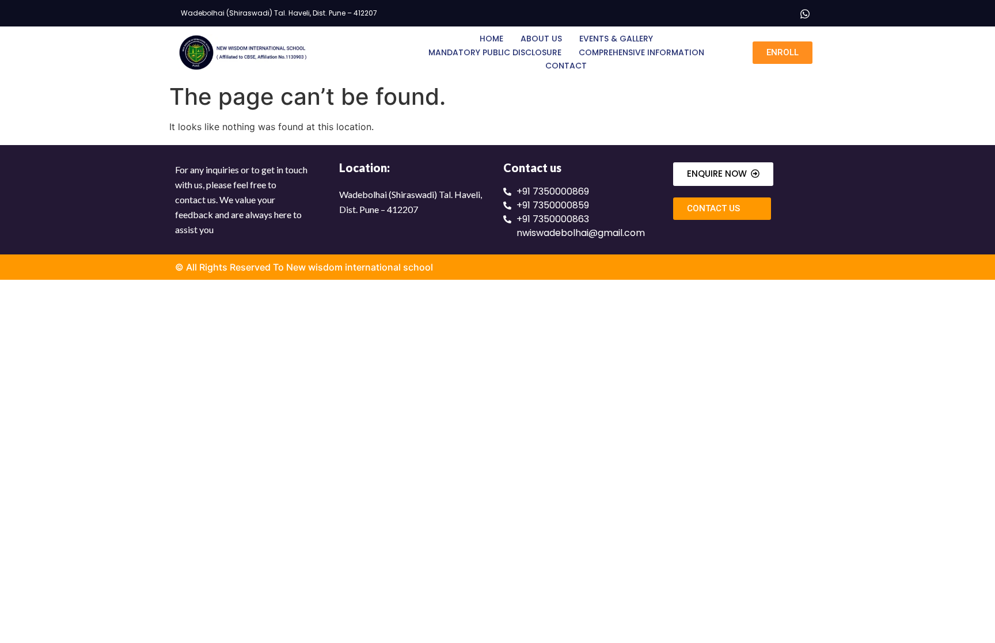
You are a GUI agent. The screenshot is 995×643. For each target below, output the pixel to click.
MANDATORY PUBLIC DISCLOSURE (494, 52)
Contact (566, 65)
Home (491, 38)
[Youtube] (781, 13)
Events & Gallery (616, 38)
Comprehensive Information (641, 52)
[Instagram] (757, 13)
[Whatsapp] (805, 13)
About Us (541, 38)
